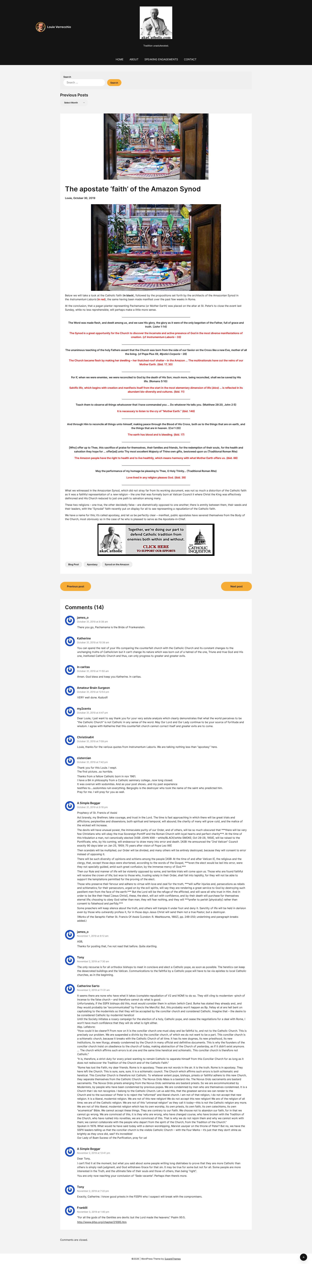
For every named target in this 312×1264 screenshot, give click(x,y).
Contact (190, 59)
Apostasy (92, 564)
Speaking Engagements (161, 59)
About (134, 59)
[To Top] (303, 1257)
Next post (236, 586)
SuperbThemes (173, 1258)
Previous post (75, 586)
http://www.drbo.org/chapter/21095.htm (102, 1222)
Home (120, 59)
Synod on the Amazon (117, 564)
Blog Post (73, 564)
